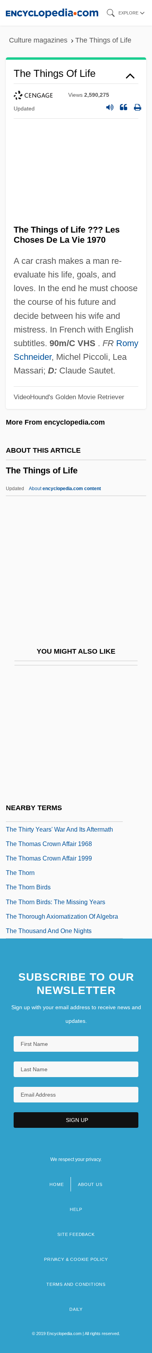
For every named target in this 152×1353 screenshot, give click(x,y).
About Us (90, 1184)
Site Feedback (75, 1234)
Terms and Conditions (76, 1284)
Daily (76, 1309)
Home (56, 1184)
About (65, 488)
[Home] (52, 13)
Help (76, 1209)
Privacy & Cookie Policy (76, 1259)
